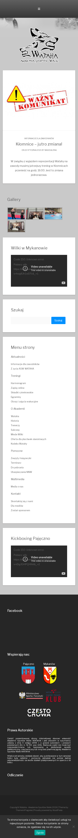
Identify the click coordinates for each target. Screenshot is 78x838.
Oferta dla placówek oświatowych (28, 439)
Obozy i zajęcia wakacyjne (24, 401)
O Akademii (18, 408)
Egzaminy (16, 397)
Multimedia (17, 479)
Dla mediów (17, 505)
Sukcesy (15, 430)
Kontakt (16, 493)
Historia (15, 420)
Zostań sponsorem (20, 510)
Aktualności (18, 356)
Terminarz (16, 462)
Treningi (15, 375)
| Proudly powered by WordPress (47, 810)
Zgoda (40, 832)
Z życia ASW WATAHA (22, 368)
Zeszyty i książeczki (21, 458)
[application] (39, 270)
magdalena (51, 150)
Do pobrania (17, 467)
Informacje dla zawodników (39, 138)
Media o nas (17, 486)
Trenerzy (15, 425)
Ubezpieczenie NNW (21, 472)
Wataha (15, 416)
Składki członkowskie (22, 392)
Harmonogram (18, 383)
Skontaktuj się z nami (22, 501)
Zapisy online (17, 388)
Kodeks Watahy (19, 443)
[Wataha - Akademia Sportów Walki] (39, 45)
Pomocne (17, 450)
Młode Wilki (17, 434)
